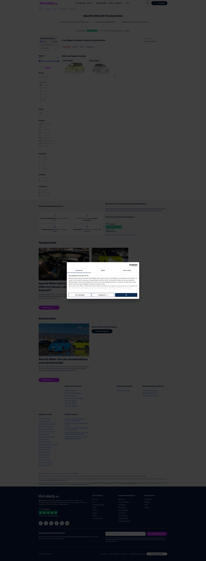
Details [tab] (103, 270)
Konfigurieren (102, 295)
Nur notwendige (79, 295)
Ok (126, 295)
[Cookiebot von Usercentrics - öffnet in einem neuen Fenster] (130, 265)
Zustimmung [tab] (78, 270)
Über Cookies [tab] (127, 270)
